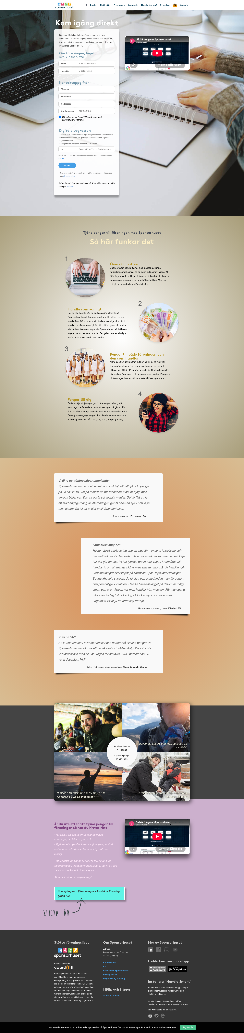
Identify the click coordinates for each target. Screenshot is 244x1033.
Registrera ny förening (114, 978)
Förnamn (65, 89)
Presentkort (119, 5)
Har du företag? (149, 5)
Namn (63, 63)
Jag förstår (188, 1027)
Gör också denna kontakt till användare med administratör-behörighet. (82, 118)
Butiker (93, 5)
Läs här (61, 158)
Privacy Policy (110, 974)
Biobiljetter (105, 5)
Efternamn (66, 96)
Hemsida (65, 71)
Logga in (184, 5)
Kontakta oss (109, 962)
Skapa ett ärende (111, 995)
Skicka (67, 165)
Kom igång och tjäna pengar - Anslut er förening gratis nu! (89, 893)
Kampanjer (133, 5)
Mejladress (66, 103)
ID (62, 149)
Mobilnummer (67, 111)
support (70, 186)
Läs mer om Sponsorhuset (116, 970)
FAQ (105, 966)
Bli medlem (165, 5)
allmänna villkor (69, 176)
